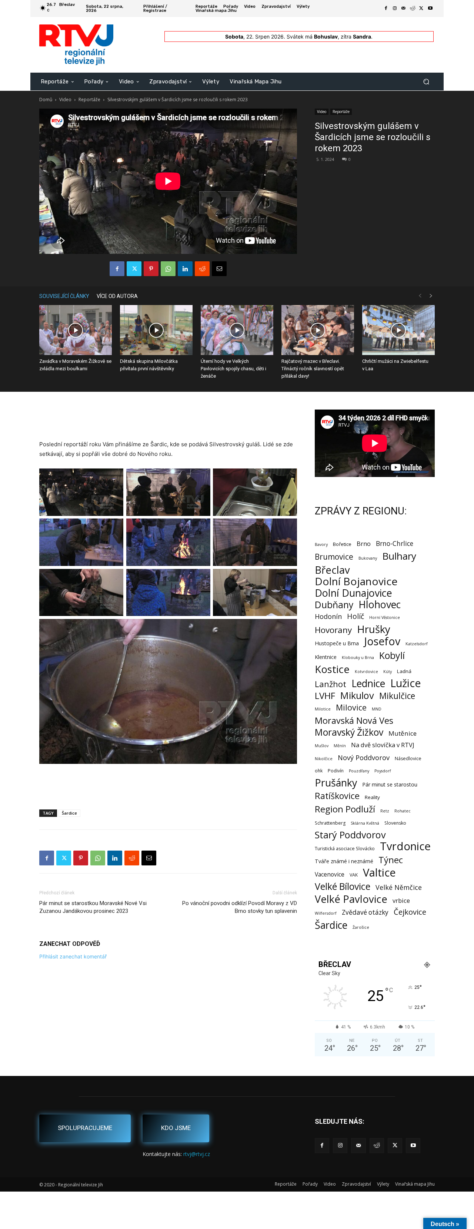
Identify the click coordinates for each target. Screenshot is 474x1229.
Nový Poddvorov (364, 757)
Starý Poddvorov (350, 835)
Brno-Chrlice (394, 543)
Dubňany (334, 605)
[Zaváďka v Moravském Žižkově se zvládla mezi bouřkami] (75, 330)
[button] (426, 81)
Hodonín (328, 616)
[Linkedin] (185, 268)
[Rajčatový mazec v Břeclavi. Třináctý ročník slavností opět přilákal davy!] (317, 330)
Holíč (355, 616)
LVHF (325, 695)
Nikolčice (324, 758)
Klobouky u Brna (358, 657)
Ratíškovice (337, 796)
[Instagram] (394, 8)
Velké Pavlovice (351, 899)
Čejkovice (410, 912)
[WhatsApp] (168, 268)
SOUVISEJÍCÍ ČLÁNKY (64, 296)
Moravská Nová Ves (354, 721)
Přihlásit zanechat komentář (73, 956)
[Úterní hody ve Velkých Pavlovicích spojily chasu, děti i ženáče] (237, 330)
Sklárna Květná (365, 823)
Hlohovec (379, 604)
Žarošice (361, 927)
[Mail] (403, 8)
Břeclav (332, 570)
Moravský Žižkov (349, 732)
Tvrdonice (405, 846)
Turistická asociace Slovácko (345, 848)
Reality (372, 797)
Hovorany (333, 630)
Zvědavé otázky (365, 912)
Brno (364, 543)
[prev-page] (420, 296)
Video (65, 99)
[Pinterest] (151, 268)
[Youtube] (430, 8)
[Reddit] (412, 8)
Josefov (382, 641)
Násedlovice (408, 758)
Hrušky (373, 629)
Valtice (379, 873)
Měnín (340, 745)
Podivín (336, 771)
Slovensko (395, 823)
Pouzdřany (359, 770)
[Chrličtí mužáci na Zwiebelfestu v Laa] (398, 330)
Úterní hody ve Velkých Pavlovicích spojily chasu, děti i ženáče (233, 368)
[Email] (219, 268)
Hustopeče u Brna (337, 643)
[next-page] (431, 296)
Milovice (351, 707)
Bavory (321, 544)
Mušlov (321, 745)
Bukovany (367, 558)
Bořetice (342, 544)
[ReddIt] (202, 268)
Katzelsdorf (416, 643)
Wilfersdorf (326, 913)
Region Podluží (345, 809)
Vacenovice (329, 874)
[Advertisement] (168, 421)
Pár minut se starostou (389, 784)
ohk (319, 771)
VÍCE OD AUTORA (117, 296)
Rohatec (402, 811)
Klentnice (326, 656)
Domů (45, 99)
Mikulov (357, 695)
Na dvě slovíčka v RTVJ (382, 745)
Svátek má (312, 36)
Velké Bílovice (342, 886)
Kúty (387, 671)
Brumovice (334, 557)
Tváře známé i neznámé (344, 861)
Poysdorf (382, 770)
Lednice (368, 684)
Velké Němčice (398, 887)
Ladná (404, 671)
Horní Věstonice (384, 617)
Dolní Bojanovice (356, 581)
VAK (354, 875)
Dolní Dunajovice (353, 593)
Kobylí (392, 655)
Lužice (405, 683)
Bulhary (399, 556)
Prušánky (336, 782)
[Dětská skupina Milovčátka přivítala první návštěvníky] (156, 330)
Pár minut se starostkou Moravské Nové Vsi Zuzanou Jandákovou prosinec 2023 (93, 907)
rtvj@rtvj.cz (196, 1153)
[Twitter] (421, 8)
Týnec (390, 860)
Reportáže (89, 99)
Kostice (332, 669)
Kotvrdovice (366, 671)
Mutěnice (402, 733)
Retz (384, 811)
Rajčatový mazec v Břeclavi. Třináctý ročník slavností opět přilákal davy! (312, 368)
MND (376, 709)
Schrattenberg (330, 823)
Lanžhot (330, 684)
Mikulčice (397, 696)
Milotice (323, 709)
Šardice (69, 813)
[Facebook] (385, 8)
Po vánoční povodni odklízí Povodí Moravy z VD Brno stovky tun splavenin (239, 907)
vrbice (401, 900)
